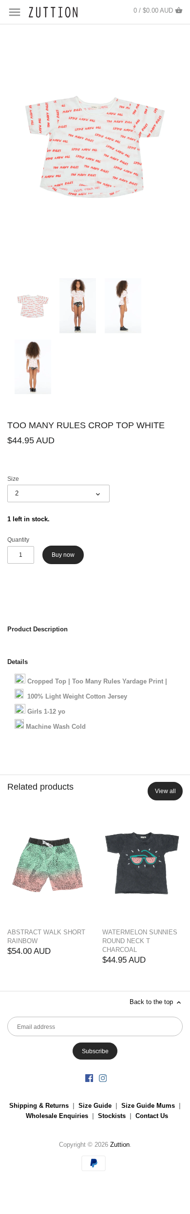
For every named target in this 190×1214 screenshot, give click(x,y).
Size (13, 478)
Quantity (18, 539)
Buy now (63, 554)
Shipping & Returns (39, 1105)
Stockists (112, 1115)
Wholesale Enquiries (57, 1115)
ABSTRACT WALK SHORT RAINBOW (46, 937)
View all (165, 791)
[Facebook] (89, 1077)
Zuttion (120, 1144)
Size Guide (95, 1105)
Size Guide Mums (148, 1105)
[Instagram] (103, 1077)
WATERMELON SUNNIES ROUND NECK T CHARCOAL (139, 941)
